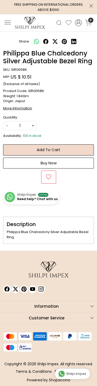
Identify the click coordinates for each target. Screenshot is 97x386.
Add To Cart (48, 149)
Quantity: (10, 117)
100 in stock (32, 135)
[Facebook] (7, 289)
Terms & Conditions (34, 371)
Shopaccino (59, 380)
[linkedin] (73, 41)
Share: (24, 41)
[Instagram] (41, 289)
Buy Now (49, 163)
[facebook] (45, 41)
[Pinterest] (24, 289)
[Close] (91, 6)
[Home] (30, 23)
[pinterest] (64, 41)
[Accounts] (78, 22)
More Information (17, 108)
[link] (59, 23)
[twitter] (55, 41)
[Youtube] (32, 289)
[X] (15, 289)
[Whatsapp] (36, 41)
